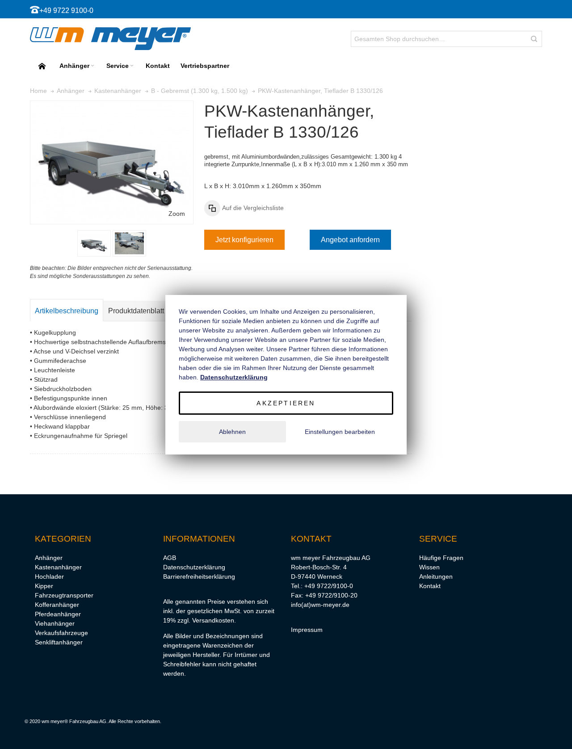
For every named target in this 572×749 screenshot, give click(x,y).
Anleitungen (436, 576)
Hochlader (49, 576)
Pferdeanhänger (58, 614)
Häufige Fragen (441, 557)
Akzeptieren (286, 403)
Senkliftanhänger (59, 642)
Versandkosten (213, 620)
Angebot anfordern (350, 240)
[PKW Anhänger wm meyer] (110, 38)
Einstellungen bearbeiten (340, 431)
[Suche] (534, 38)
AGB (169, 557)
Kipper (44, 585)
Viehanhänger (55, 623)
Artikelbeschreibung (66, 311)
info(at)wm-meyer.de (320, 604)
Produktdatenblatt (136, 311)
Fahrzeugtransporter (64, 595)
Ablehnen (232, 431)
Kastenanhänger (58, 567)
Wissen (429, 567)
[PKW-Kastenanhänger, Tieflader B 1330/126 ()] (94, 243)
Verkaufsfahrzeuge (61, 632)
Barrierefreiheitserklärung (199, 576)
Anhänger (49, 557)
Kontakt (430, 585)
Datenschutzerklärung (194, 567)
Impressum (307, 629)
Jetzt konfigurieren (244, 240)
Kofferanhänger (57, 604)
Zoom (176, 213)
